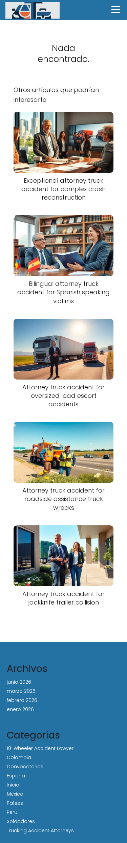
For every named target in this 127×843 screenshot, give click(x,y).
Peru (12, 812)
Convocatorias (25, 766)
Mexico (15, 794)
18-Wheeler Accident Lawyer (40, 748)
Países (15, 803)
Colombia (19, 757)
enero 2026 (20, 709)
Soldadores (21, 821)
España (16, 775)
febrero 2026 (22, 700)
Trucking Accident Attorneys (40, 830)
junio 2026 (19, 682)
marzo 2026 (21, 691)
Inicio (13, 784)
